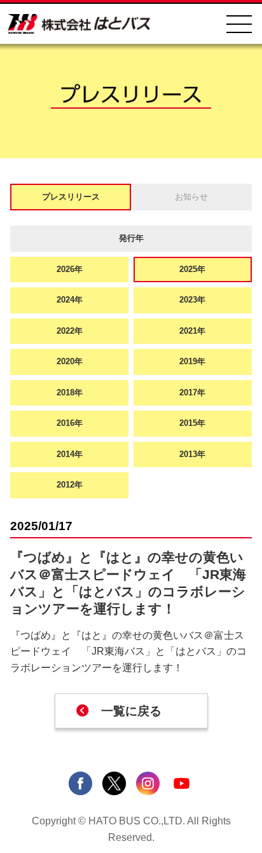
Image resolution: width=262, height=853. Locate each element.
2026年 (70, 269)
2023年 (192, 299)
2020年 (70, 361)
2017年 (192, 392)
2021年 (192, 331)
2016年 (70, 423)
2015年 (192, 423)
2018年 (70, 392)
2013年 (192, 454)
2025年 (192, 269)
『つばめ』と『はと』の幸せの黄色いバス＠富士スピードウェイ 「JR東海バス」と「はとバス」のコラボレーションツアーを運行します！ (128, 651)
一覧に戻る (131, 711)
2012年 (70, 484)
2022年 (70, 331)
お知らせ (191, 196)
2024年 (70, 299)
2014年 (70, 454)
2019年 (192, 361)
